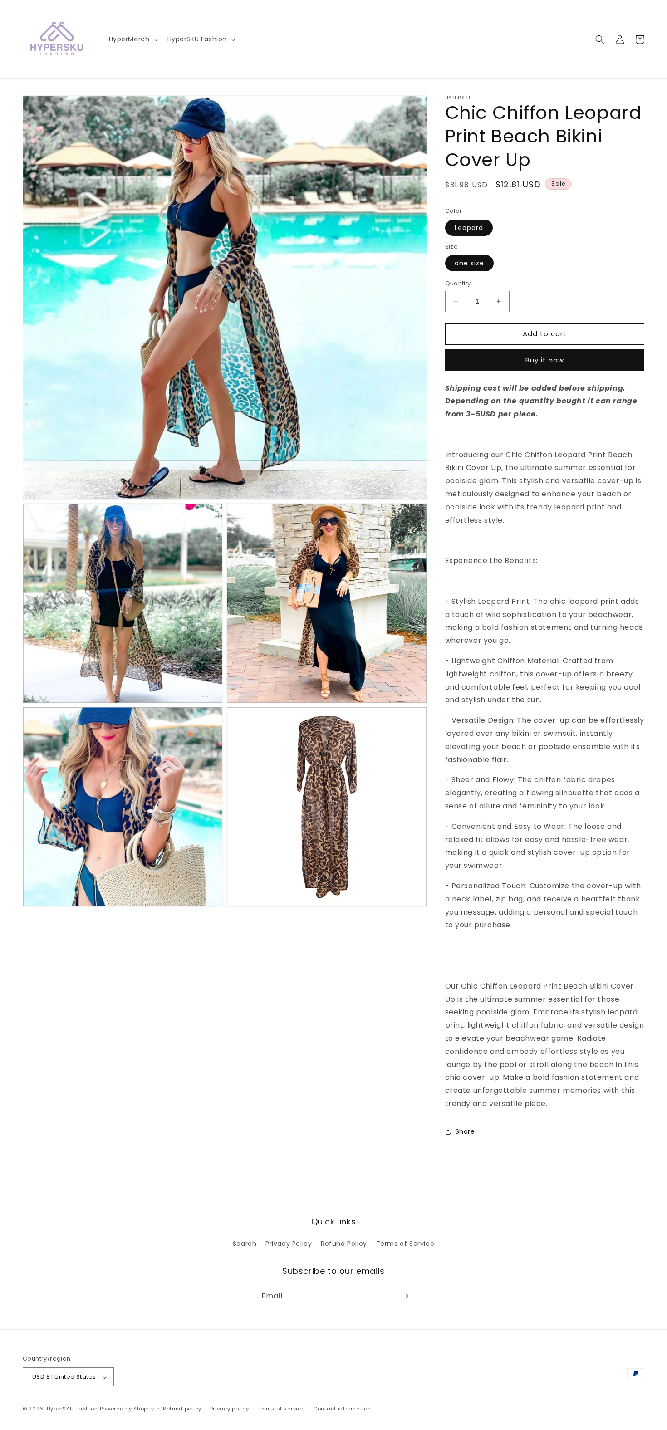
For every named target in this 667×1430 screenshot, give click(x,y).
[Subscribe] (405, 1296)
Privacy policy (229, 1408)
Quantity (458, 283)
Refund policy (182, 1408)
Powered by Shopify (127, 1409)
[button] (132, 39)
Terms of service (280, 1408)
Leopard (469, 227)
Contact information (342, 1408)
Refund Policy (344, 1244)
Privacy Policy (288, 1244)
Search (245, 1244)
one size (469, 263)
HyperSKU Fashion (72, 1409)
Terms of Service (405, 1244)
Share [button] (465, 1131)
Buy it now (544, 360)
